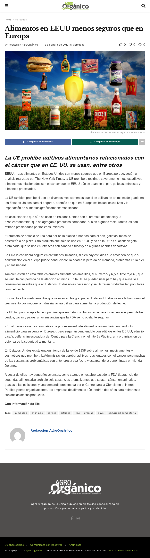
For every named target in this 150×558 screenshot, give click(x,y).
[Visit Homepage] (75, 6)
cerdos (51, 413)
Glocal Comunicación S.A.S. (122, 550)
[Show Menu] (6, 6)
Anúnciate (75, 544)
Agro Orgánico (34, 550)
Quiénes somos (14, 544)
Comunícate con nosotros (46, 544)
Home (8, 19)
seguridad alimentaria (122, 413)
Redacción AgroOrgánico (23, 44)
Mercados (21, 19)
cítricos (66, 413)
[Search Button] (143, 6)
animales (37, 413)
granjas (88, 413)
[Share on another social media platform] (142, 142)
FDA (77, 413)
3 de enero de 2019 (56, 44)
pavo (101, 413)
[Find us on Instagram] (78, 518)
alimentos (20, 413)
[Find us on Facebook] (72, 518)
